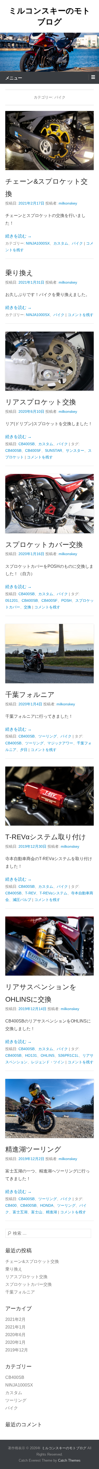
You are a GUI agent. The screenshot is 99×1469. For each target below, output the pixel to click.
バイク (77, 243)
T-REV (30, 893)
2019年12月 (16, 1350)
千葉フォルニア (30, 695)
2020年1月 (15, 1342)
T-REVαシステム (53, 893)
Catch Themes (69, 1460)
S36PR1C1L (68, 1055)
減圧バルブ (22, 900)
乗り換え (19, 273)
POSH (66, 600)
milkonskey (68, 203)
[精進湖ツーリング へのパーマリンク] (49, 1108)
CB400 (11, 1205)
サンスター (75, 450)
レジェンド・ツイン (47, 1062)
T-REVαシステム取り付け (45, 837)
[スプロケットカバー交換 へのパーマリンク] (49, 503)
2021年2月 (15, 1319)
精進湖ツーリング (33, 1149)
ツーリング (47, 736)
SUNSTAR (53, 450)
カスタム (60, 243)
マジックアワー (60, 743)
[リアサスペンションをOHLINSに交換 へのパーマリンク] (49, 946)
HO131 (31, 1055)
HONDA (46, 1205)
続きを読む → (18, 236)
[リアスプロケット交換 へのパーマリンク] (49, 361)
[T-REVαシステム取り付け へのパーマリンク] (49, 796)
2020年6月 (15, 1334)
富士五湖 (20, 1212)
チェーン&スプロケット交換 (32, 1261)
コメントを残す (80, 315)
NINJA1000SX (38, 243)
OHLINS (47, 1055)
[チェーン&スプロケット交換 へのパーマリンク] (49, 140)
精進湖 (51, 1212)
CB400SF (33, 450)
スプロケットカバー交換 (44, 545)
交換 (27, 607)
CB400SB (26, 444)
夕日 (23, 750)
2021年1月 (15, 1327)
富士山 (36, 1212)
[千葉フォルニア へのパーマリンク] (49, 653)
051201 (11, 600)
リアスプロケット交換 (40, 402)
